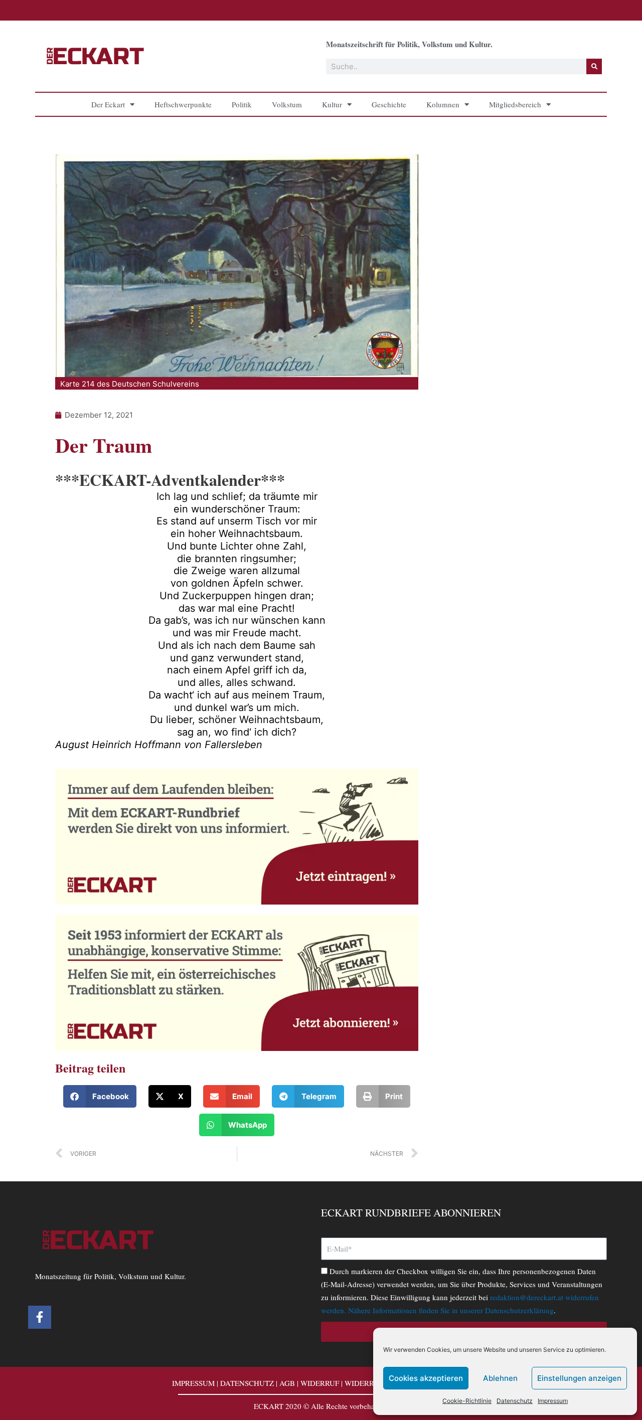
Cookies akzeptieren (426, 1378)
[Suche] (594, 66)
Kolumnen (442, 104)
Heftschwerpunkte (183, 104)
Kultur (332, 104)
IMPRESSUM (193, 1383)
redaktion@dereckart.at (526, 1297)
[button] (100, 1096)
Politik (242, 104)
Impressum (553, 1400)
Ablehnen (500, 1378)
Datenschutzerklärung (519, 1310)
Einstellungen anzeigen (579, 1378)
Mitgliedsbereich (515, 104)
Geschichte (389, 104)
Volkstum (287, 104)
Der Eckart (108, 104)
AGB (287, 1383)
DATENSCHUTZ (247, 1383)
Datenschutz (515, 1400)
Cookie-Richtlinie (467, 1400)
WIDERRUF (319, 1383)
